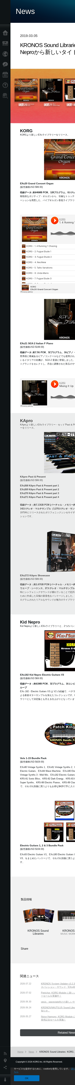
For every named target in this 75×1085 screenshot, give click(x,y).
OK (26, 1078)
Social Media (6, 1067)
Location (6, 1060)
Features (6, 64)
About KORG (6, 1080)
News (6, 1053)
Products (6, 43)
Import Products (6, 54)
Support (6, 85)
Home (6, 33)
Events (6, 75)
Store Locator (6, 96)
